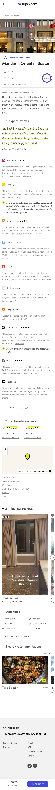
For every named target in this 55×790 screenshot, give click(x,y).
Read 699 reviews (32, 437)
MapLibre (21, 471)
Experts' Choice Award (19, 57)
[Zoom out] (5, 453)
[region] (27, 460)
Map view (49, 653)
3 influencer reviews (19, 508)
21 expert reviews (17, 121)
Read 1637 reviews (10, 437)
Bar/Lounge (10, 618)
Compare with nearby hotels (13, 481)
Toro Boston (10, 687)
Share (10, 71)
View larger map (8, 477)
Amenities (12, 612)
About (30, 743)
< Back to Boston (11, 15)
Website (5, 493)
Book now (38, 784)
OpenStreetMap (33, 471)
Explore (6, 747)
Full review (27, 176)
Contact (31, 755)
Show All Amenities (15, 636)
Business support (35, 751)
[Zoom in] (5, 449)
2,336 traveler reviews (20, 421)
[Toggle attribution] (50, 471)
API (29, 747)
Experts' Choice (10, 743)
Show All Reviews (16, 408)
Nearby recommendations (23, 646)
